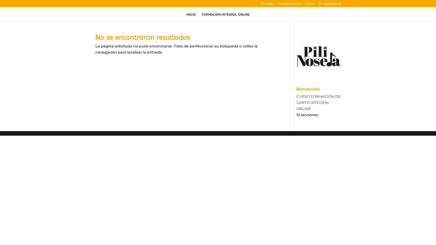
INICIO (191, 15)
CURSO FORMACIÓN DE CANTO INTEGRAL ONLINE (318, 102)
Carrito (310, 3)
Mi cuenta (267, 3)
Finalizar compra (289, 3)
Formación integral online (226, 15)
